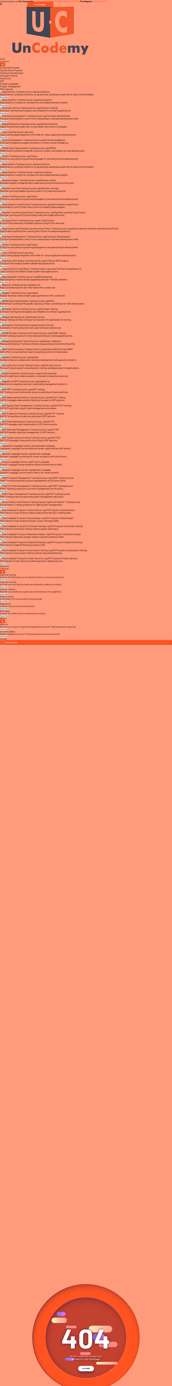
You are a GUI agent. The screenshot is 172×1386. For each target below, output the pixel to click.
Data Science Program (11, 70)
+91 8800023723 (100, 1)
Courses (4, 61)
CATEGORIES (40, 4)
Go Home (86, 1369)
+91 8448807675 (42, 1)
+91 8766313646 (73, 1)
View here (4, 629)
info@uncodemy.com (9, 1)
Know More (4, 97)
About (3, 618)
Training (4, 568)
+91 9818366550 (58, 1)
